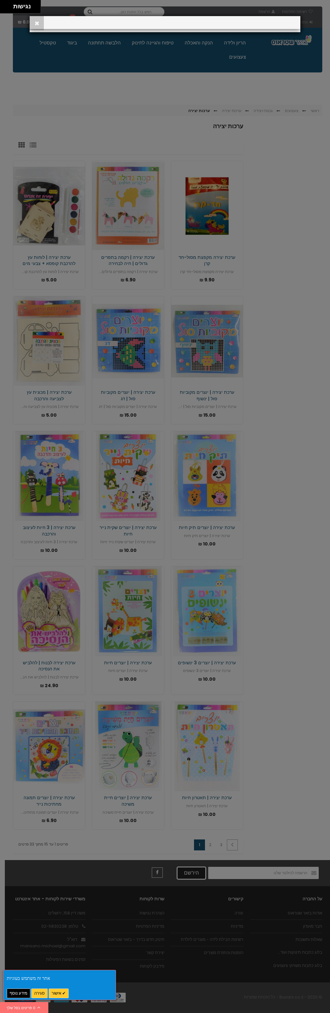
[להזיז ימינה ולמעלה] (8, 5)
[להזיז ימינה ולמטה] (8, 8)
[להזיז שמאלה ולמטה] (5, 8)
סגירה (39, 993)
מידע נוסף (18, 993)
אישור (57, 993)
